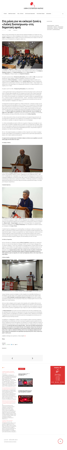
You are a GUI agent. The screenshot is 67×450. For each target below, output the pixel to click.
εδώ (25, 335)
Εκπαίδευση (57, 25)
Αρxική (5, 13)
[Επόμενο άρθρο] (32, 358)
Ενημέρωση (15, 30)
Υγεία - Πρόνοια (49, 29)
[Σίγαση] (30, 385)
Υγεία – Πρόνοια (20, 13)
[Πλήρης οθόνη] (31, 385)
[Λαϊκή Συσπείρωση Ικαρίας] (33, 5)
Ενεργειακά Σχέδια (11, 13)
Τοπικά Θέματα (61, 28)
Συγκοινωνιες (56, 28)
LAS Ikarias (11, 440)
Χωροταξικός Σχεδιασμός (30, 13)
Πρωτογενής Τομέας (40, 13)
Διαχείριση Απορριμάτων (50, 25)
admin (10, 30)
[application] (25, 383)
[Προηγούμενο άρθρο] (12, 358)
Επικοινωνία (48, 13)
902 (4, 367)
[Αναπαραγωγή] (19, 385)
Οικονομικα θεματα (60, 26)
